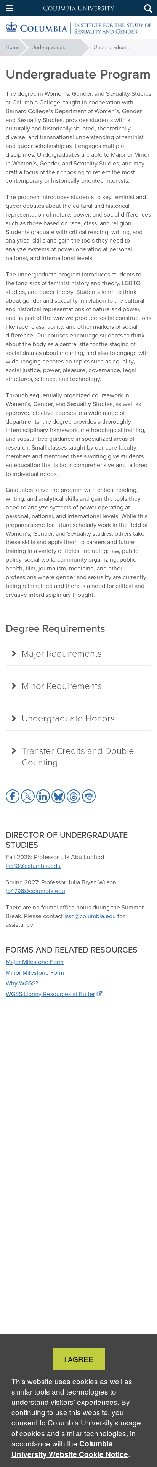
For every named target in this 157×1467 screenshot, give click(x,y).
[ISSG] (78, 28)
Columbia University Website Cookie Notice (69, 1448)
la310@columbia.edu (33, 865)
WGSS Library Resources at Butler (50, 994)
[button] (9, 8)
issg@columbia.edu (90, 916)
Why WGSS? (22, 983)
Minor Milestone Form (35, 972)
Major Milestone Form (35, 962)
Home (13, 47)
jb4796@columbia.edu (35, 891)
